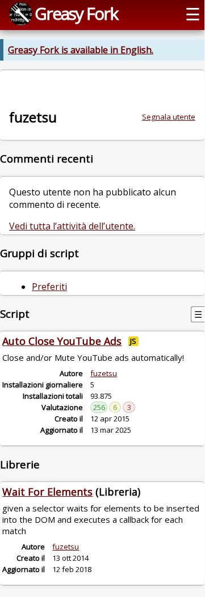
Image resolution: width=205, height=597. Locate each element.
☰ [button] (192, 13)
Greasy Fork (76, 13)
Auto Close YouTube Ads (62, 341)
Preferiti (49, 286)
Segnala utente (168, 117)
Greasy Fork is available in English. (80, 50)
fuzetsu (103, 373)
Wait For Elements (47, 491)
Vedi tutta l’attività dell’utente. (72, 226)
